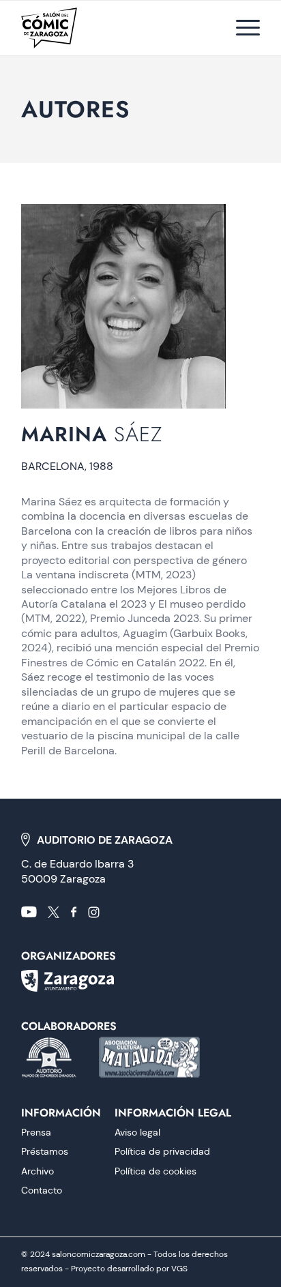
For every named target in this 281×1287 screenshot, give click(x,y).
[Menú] (241, 28)
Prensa (36, 1132)
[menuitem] (241, 28)
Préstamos (44, 1151)
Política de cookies (155, 1171)
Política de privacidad (162, 1151)
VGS (179, 1268)
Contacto (41, 1190)
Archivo (37, 1171)
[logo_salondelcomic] (72, 28)
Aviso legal (137, 1132)
